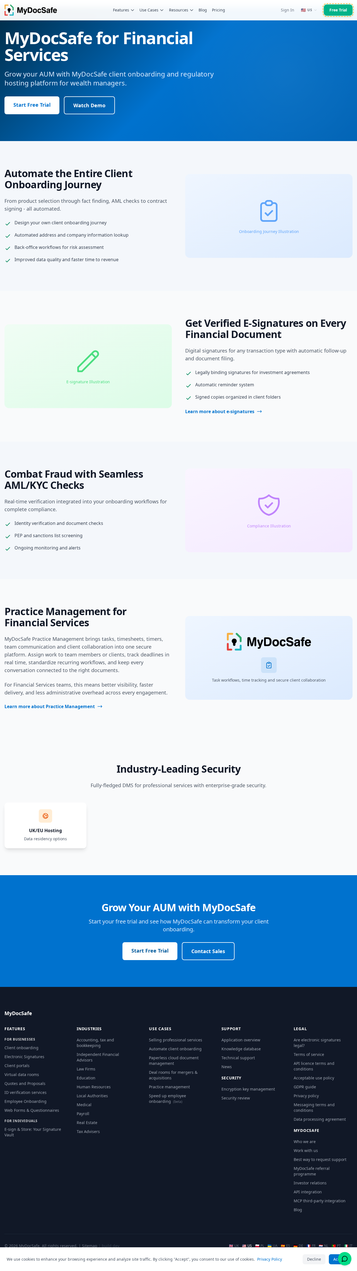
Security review (235, 1098)
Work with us (306, 1150)
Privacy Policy (269, 1259)
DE (298, 1246)
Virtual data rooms (21, 1074)
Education (86, 1077)
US (247, 1246)
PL (259, 1246)
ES (285, 1246)
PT (336, 1246)
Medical (84, 1104)
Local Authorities (92, 1095)
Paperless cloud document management (174, 1060)
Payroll (83, 1113)
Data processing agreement (320, 1119)
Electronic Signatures (24, 1056)
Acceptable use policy (314, 1077)
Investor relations (310, 1183)
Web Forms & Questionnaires (31, 1110)
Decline (314, 1259)
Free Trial (338, 10)
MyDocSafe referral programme (312, 1171)
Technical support (238, 1057)
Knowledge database (241, 1048)
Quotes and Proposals (24, 1083)
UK (234, 1246)
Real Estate (87, 1122)
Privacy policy (306, 1095)
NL (323, 1246)
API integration (308, 1191)
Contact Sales (208, 951)
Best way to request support (320, 1159)
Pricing (218, 10)
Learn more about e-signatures (219, 411)
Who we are (305, 1141)
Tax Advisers (88, 1131)
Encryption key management (248, 1089)
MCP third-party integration (320, 1200)
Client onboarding (21, 1047)
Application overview (240, 1039)
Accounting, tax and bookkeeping (95, 1042)
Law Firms (86, 1069)
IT (348, 1246)
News (226, 1066)
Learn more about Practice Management (49, 706)
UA (272, 1246)
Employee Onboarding (25, 1101)
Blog (203, 10)
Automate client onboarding (175, 1048)
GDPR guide (305, 1086)
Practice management (169, 1086)
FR (311, 1246)
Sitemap (89, 1245)
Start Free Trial (31, 104)
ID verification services (25, 1092)
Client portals (17, 1065)
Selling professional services (175, 1039)
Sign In (287, 10)
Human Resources (94, 1086)
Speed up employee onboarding (167, 1098)
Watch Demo (89, 105)
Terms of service (309, 1054)
